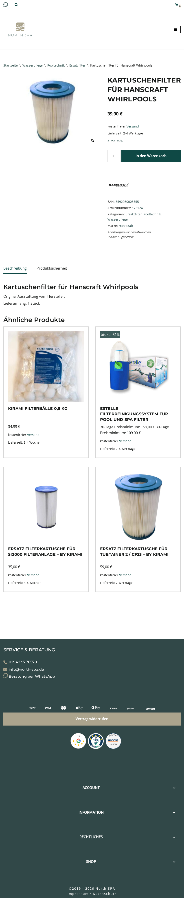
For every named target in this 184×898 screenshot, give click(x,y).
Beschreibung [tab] (15, 268)
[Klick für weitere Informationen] (96, 742)
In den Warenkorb (151, 155)
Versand (133, 126)
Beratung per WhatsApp (31, 676)
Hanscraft (126, 225)
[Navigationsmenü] (175, 29)
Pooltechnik (56, 65)
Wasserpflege (32, 65)
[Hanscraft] (118, 195)
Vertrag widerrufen (92, 718)
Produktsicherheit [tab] (52, 268)
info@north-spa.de (26, 669)
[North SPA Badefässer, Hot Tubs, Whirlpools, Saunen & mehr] (20, 29)
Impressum (78, 893)
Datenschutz (105, 893)
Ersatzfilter (77, 65)
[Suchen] (16, 4)
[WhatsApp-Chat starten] (5, 5)
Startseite (10, 65)
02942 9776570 (23, 662)
